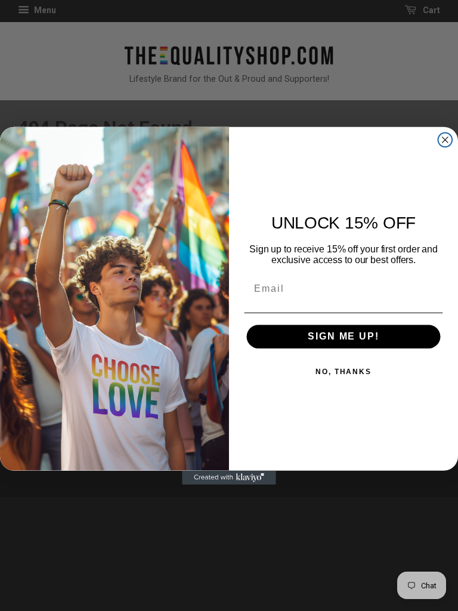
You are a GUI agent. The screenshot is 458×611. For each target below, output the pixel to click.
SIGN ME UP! (343, 336)
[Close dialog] (445, 139)
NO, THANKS (343, 372)
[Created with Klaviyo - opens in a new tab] (229, 477)
